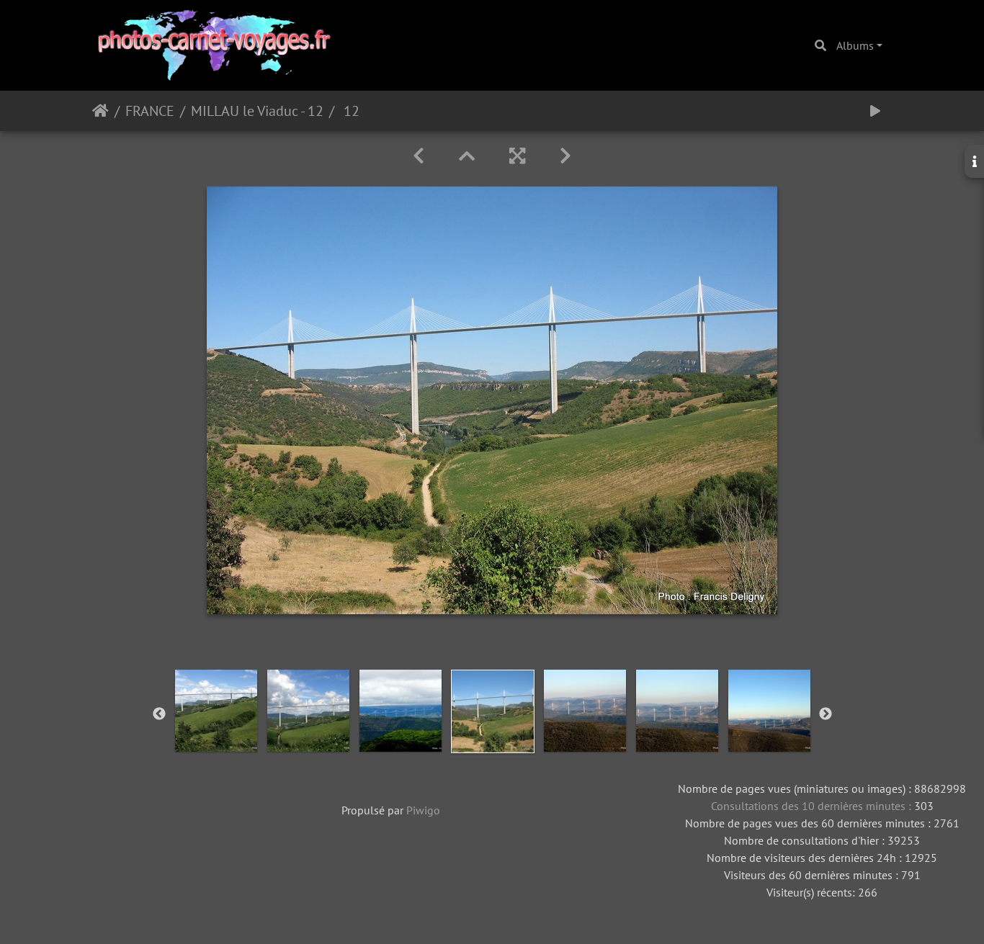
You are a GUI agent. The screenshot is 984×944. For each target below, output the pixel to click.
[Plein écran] (517, 156)
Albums (855, 45)
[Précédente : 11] (418, 156)
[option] (216, 710)
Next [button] (825, 714)
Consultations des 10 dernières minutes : (812, 806)
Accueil (100, 111)
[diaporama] (875, 110)
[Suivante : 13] (565, 156)
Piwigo (423, 810)
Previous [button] (159, 714)
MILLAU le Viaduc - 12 (257, 111)
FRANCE (149, 111)
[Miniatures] (467, 156)
